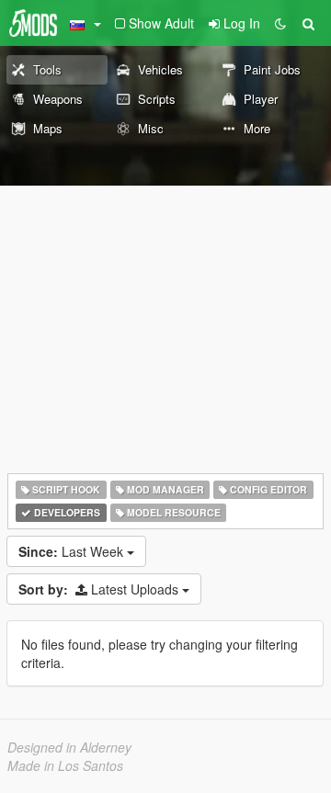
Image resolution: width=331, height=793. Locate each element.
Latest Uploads (100, 589)
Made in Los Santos (65, 765)
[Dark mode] (280, 23)
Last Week (72, 551)
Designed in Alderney (69, 747)
